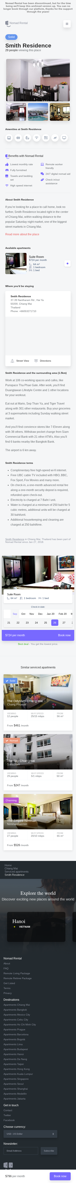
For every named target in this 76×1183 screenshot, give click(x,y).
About (7, 963)
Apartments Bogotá (14, 1039)
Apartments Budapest (16, 1049)
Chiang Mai (11, 868)
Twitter (7, 1115)
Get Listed (9, 983)
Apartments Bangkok (15, 1009)
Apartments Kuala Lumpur (18, 1074)
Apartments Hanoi (14, 1054)
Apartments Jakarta (14, 1098)
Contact (8, 1110)
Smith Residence (14, 539)
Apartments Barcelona (16, 1034)
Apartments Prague (14, 1029)
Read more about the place (22, 234)
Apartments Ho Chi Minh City (20, 1024)
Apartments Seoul (14, 1083)
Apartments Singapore (16, 1078)
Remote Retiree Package (18, 978)
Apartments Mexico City (17, 1014)
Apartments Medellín (15, 1093)
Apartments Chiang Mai (17, 1004)
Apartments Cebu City (16, 1019)
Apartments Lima (13, 1044)
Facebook (9, 1120)
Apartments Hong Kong (17, 1069)
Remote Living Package (17, 973)
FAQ (6, 968)
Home (8, 865)
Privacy (8, 993)
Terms (7, 988)
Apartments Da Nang (15, 1059)
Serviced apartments (17, 871)
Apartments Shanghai (16, 1088)
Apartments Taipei (14, 1064)
